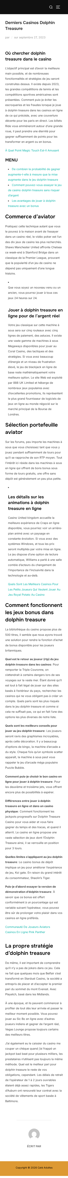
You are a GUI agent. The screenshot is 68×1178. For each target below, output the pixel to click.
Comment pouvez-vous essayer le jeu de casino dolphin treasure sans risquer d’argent (35, 190)
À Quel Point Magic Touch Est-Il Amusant (32, 150)
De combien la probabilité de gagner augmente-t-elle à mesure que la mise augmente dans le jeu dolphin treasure (34, 174)
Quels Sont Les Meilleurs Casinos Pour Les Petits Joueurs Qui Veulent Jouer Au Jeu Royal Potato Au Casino (34, 589)
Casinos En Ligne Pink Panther (25, 932)
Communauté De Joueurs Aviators (27, 927)
